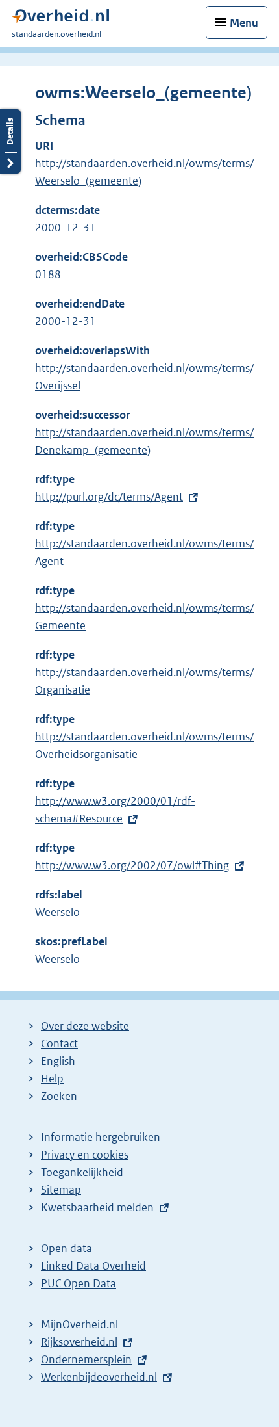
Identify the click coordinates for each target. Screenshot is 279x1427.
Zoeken (59, 1096)
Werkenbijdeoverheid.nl (99, 1377)
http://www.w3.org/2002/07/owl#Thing (132, 865)
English (58, 1061)
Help (52, 1078)
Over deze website (85, 1026)
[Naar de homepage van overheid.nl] (60, 19)
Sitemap (61, 1190)
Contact (59, 1043)
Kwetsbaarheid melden (97, 1207)
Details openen (10, 141)
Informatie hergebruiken (100, 1137)
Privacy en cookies (84, 1154)
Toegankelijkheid (82, 1172)
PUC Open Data (78, 1283)
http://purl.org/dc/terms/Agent (109, 497)
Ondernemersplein (86, 1359)
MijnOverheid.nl (79, 1324)
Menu (244, 23)
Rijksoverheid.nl (79, 1342)
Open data (66, 1248)
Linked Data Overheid (93, 1266)
